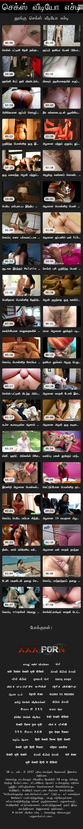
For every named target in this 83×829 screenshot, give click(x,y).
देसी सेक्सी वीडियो (58, 717)
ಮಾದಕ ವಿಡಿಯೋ (58, 724)
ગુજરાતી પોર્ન (40, 679)
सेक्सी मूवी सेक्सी (16, 754)
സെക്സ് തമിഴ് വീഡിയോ (36, 664)
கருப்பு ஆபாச (20, 739)
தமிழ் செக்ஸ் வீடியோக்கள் (30, 702)
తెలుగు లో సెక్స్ (31, 709)
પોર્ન (57, 664)
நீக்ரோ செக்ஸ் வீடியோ (27, 717)
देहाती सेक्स (36, 694)
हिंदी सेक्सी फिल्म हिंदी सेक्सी (52, 739)
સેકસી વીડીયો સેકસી (63, 671)
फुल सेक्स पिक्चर (59, 732)
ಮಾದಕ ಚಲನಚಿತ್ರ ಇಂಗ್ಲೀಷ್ (26, 686)
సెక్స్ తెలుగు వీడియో (28, 732)
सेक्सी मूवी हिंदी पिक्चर (29, 747)
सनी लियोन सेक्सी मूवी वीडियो (26, 671)
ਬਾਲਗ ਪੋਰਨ (55, 709)
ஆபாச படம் (15, 694)
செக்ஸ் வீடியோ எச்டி (28, 812)
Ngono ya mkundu (62, 694)
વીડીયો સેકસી (60, 702)
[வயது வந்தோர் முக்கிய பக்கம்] (41, 649)
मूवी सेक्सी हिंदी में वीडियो (41, 762)
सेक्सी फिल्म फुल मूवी (29, 724)
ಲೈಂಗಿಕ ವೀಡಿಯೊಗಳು (64, 686)
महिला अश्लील (59, 747)
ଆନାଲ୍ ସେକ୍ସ (63, 679)
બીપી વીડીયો (19, 679)
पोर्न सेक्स (71, 754)
